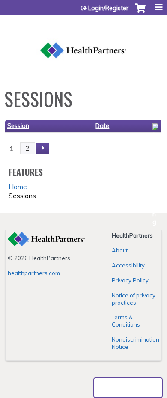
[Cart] (140, 12)
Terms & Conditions (126, 321)
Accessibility (128, 265)
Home (18, 186)
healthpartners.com (34, 273)
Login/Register (108, 8)
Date (102, 126)
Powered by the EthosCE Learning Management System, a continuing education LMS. (128, 387)
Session (18, 126)
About (120, 250)
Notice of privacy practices (133, 299)
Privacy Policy (130, 280)
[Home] (83, 40)
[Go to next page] (43, 148)
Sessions (22, 195)
